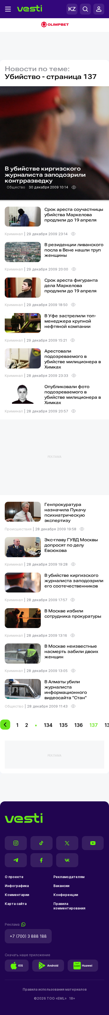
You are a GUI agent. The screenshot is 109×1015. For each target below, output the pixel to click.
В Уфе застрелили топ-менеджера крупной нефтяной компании (70, 321)
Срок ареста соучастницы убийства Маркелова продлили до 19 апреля (73, 215)
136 (78, 725)
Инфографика (17, 886)
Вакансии (61, 886)
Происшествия (19, 529)
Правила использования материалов (55, 989)
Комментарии (17, 895)
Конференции (65, 895)
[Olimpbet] (54, 25)
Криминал (14, 234)
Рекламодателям (68, 877)
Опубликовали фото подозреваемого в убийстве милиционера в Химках (72, 394)
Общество (16, 187)
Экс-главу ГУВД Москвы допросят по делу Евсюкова (71, 545)
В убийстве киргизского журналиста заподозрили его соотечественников (73, 581)
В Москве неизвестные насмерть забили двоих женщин (71, 651)
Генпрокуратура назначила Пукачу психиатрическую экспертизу (65, 512)
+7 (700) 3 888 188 (28, 936)
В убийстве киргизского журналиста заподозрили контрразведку (45, 175)
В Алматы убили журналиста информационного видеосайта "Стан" (65, 689)
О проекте (14, 877)
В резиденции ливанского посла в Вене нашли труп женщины (73, 250)
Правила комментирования (69, 906)
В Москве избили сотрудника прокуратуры (72, 613)
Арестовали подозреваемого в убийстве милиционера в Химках (72, 359)
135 (63, 725)
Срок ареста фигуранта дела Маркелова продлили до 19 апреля (71, 285)
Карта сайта (16, 904)
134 (48, 725)
